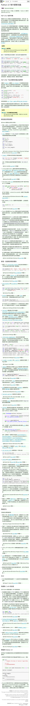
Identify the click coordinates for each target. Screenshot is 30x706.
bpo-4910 (15, 630)
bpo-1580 (21, 258)
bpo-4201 (18, 391)
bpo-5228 (11, 398)
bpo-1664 (19, 462)
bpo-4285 (13, 457)
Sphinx (22, 704)
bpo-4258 (15, 616)
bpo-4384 (13, 378)
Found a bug (25, 703)
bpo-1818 (17, 357)
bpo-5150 (15, 583)
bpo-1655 (13, 462)
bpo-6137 (25, 494)
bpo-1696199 (18, 272)
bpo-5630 (15, 646)
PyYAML (3, 42)
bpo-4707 (15, 208)
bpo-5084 (22, 571)
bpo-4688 (14, 533)
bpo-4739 (14, 405)
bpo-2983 (15, 281)
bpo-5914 (15, 636)
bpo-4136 (14, 563)
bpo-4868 (26, 551)
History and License (16, 697)
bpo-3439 (14, 152)
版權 (11, 690)
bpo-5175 (24, 623)
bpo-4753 (23, 543)
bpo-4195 (13, 384)
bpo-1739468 (5, 131)
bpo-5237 (12, 166)
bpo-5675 (13, 179)
